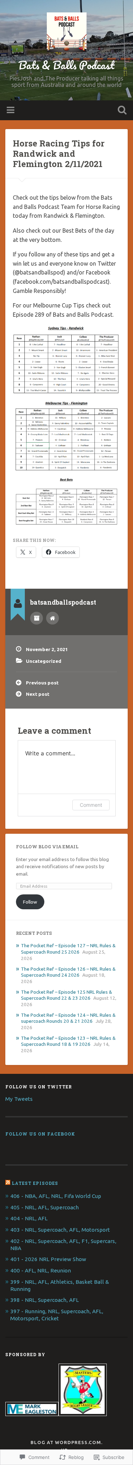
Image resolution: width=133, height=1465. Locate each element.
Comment (91, 805)
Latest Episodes (35, 1183)
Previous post (42, 683)
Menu (11, 110)
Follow (30, 902)
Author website (52, 618)
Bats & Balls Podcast (66, 65)
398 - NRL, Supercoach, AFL (44, 1300)
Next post (37, 694)
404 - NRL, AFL (29, 1218)
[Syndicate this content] (7, 1183)
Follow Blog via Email (47, 846)
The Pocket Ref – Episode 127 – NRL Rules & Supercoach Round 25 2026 (68, 949)
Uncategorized (43, 661)
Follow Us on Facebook (40, 1134)
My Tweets (19, 1099)
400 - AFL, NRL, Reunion (40, 1270)
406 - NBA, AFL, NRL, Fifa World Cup (55, 1196)
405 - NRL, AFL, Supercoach (44, 1207)
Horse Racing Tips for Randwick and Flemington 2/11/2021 (59, 154)
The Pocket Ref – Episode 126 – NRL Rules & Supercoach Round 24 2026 (68, 972)
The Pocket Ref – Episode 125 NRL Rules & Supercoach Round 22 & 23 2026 (66, 995)
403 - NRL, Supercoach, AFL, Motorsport (60, 1230)
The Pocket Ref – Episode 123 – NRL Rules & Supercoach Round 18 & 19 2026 (68, 1041)
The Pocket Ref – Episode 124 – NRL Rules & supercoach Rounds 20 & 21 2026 (68, 1018)
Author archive (36, 618)
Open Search (120, 110)
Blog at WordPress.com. (66, 1442)
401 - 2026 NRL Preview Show (48, 1259)
